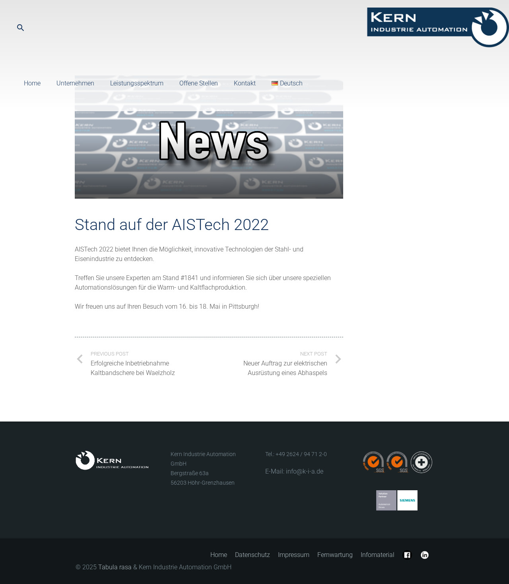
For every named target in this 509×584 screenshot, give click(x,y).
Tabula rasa (115, 567)
